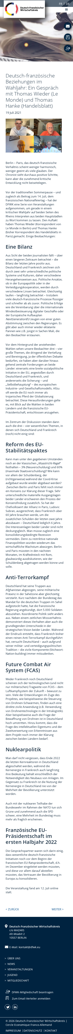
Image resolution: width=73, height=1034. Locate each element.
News (11, 964)
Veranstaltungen (20, 969)
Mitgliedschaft (18, 980)
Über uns (13, 958)
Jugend (12, 975)
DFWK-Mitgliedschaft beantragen (32, 992)
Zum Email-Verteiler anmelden (31, 998)
